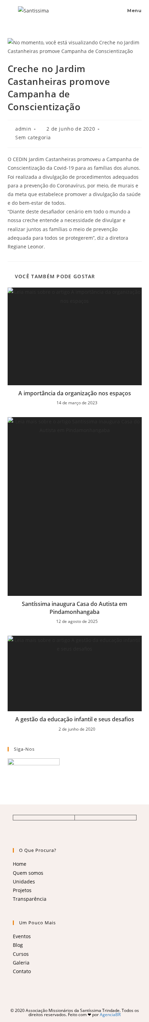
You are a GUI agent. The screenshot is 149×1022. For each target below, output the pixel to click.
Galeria (21, 962)
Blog (18, 945)
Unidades (24, 881)
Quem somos (28, 873)
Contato (22, 971)
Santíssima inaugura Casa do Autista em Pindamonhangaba (74, 607)
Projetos (22, 890)
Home (19, 864)
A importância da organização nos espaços (74, 393)
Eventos (22, 936)
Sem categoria (33, 137)
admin (23, 128)
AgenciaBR (110, 1014)
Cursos (21, 954)
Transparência (29, 899)
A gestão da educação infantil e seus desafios (74, 719)
